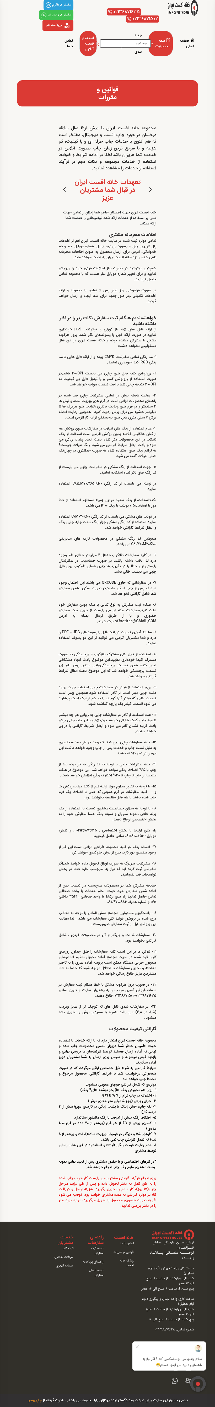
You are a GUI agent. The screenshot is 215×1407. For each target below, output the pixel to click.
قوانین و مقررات (124, 1252)
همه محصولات (162, 43)
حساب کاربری (64, 1265)
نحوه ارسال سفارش (96, 1272)
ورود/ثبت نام (54, 25)
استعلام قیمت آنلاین (88, 43)
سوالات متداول (63, 1257)
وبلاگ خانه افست (127, 1263)
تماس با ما (68, 43)
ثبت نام (68, 1248)
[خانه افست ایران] (183, 8)
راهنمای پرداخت (93, 1261)
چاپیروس (35, 1400)
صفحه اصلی (187, 43)
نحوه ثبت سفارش (97, 1250)
